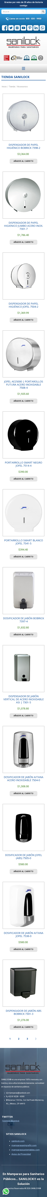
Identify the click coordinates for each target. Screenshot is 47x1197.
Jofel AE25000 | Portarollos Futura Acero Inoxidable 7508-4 (23, 384)
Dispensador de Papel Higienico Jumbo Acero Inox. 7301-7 (23, 226)
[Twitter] (11, 28)
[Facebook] (4, 28)
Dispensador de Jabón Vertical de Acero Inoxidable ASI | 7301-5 (23, 699)
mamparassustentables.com (25, 1149)
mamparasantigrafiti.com (24, 1145)
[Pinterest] (30, 28)
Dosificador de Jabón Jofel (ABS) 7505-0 (23, 856)
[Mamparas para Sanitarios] (23, 42)
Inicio (4, 86)
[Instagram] (17, 28)
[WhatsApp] (42, 28)
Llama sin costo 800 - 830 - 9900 (25, 18)
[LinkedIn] (36, 28)
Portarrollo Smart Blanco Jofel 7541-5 (23, 542)
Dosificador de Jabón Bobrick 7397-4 (23, 620)
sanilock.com (18, 1141)
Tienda (12, 86)
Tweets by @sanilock (10, 1121)
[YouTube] (23, 28)
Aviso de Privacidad (21, 1154)
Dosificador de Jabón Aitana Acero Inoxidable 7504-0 (23, 778)
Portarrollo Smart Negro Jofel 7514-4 (23, 464)
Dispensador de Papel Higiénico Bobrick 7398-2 (23, 146)
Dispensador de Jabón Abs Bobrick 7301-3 (23, 1012)
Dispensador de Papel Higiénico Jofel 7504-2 (23, 305)
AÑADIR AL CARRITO (23, 161)
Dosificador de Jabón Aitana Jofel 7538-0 (23, 934)
